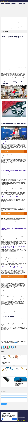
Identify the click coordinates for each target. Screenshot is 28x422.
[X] (5, 347)
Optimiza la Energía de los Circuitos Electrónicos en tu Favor (7, 349)
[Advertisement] (14, 11)
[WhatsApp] (9, 347)
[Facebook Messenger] (3, 347)
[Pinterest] (7, 347)
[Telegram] (13, 347)
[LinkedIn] (11, 347)
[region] (9, 416)
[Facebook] (1, 347)
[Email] (15, 347)
